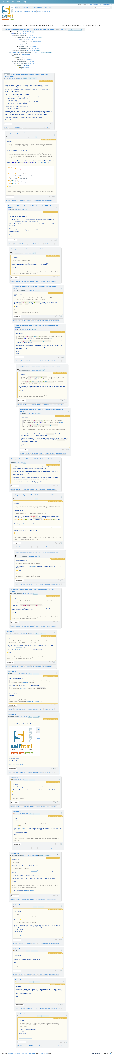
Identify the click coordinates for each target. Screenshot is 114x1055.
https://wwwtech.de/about (16, 764)
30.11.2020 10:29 (29, 855)
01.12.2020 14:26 (27, 329)
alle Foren (11, 127)
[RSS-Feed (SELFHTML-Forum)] (7, 19)
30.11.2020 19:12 (31, 499)
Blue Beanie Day (10, 631)
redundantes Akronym (28, 890)
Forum (18, 2)
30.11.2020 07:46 (24, 633)
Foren (30, 7)
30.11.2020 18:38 (19, 462)
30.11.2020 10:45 (24, 982)
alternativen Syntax (41, 162)
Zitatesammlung (38, 7)
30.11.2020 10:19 (24, 814)
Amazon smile (29, 701)
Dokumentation (32, 566)
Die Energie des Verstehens (14, 1053)
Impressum (25, 1053)
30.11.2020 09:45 (24, 716)
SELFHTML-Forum (18, 11)
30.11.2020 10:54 (33, 1016)
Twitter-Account (19, 649)
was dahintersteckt (21, 828)
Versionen (19, 78)
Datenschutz (32, 1053)
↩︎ (35, 890)
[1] (37, 870)
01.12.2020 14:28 (29, 593)
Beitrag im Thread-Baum (44, 127)
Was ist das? (37, 701)
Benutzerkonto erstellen (33, 127)
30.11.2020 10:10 (29, 253)
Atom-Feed (33, 11)
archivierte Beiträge (46, 11)
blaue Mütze (19, 647)
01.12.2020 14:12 (31, 290)
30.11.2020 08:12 (23, 673)
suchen (45, 7)
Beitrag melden (7, 123)
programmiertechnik (33, 78)
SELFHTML (6, 2)
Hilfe (49, 7)
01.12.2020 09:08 (33, 556)
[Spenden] (12, 19)
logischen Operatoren (23, 524)
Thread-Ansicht (27, 11)
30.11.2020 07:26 (24, 137)
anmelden (25, 127)
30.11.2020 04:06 (12, 78)
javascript (25, 78)
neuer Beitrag (18, 7)
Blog (24, 2)
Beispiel (47, 304)
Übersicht (25, 7)
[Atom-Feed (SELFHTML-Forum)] (4, 19)
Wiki (13, 2)
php (36, 137)
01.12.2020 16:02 (32, 413)
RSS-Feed (39, 11)
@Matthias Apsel (37, 649)
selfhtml (37, 633)
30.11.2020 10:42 (28, 907)
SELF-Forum (7, 74)
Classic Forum (44, 1053)
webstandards (43, 633)
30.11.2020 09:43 (20, 209)
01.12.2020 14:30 (36, 370)
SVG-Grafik (34, 871)
